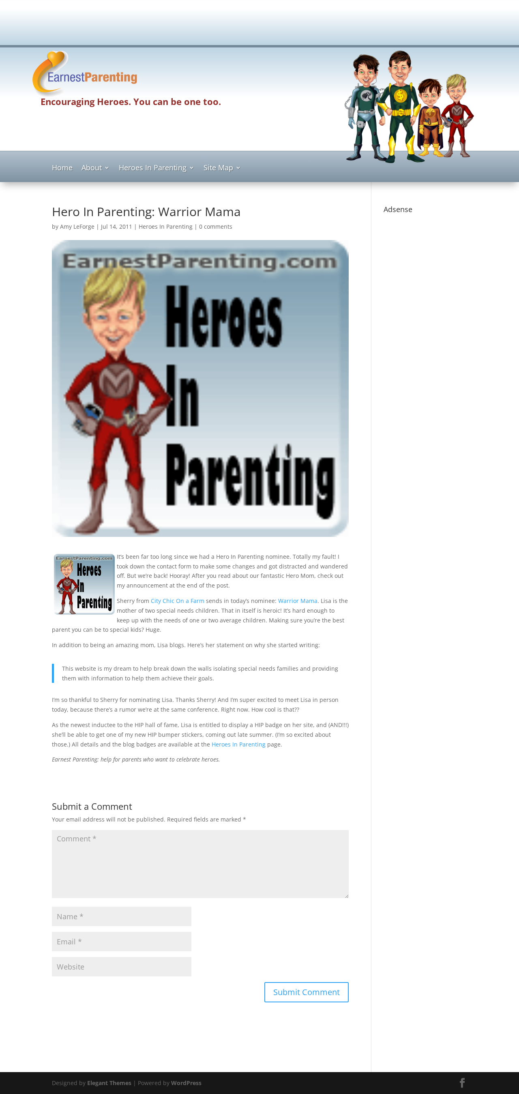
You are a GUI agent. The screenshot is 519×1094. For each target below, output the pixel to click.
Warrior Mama (297, 601)
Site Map (218, 168)
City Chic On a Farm (177, 601)
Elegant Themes (109, 1083)
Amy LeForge (77, 226)
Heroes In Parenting (153, 168)
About (91, 168)
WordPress (186, 1083)
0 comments (215, 226)
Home (62, 168)
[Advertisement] (259, 25)
